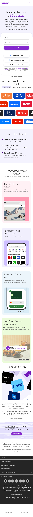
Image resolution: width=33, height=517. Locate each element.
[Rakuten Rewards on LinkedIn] (27, 481)
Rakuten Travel (24, 509)
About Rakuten (24, 512)
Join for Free (27, 3)
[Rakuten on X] (16, 481)
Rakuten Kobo (9, 509)
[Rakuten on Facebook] (12, 481)
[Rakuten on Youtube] (20, 481)
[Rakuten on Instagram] (5, 481)
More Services (8, 512)
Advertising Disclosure (16, 494)
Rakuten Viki (9, 507)
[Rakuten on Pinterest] (23, 481)
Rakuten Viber (24, 507)
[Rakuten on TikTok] (9, 481)
